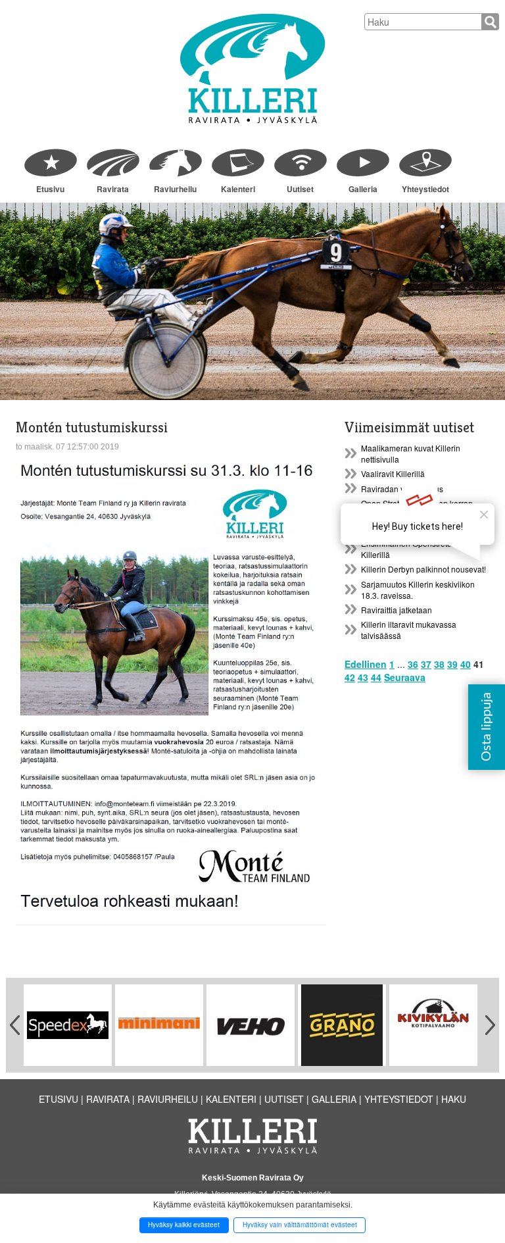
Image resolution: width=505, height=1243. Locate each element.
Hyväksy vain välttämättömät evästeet (300, 1224)
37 (426, 664)
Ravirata (113, 189)
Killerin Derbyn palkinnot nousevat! (423, 568)
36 (413, 664)
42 (350, 677)
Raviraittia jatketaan (396, 609)
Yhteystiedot (425, 189)
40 (465, 664)
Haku (453, 1098)
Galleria (363, 189)
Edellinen (366, 664)
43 (363, 677)
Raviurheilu (175, 189)
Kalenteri (238, 189)
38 (439, 664)
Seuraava (404, 677)
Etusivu (50, 189)
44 (376, 677)
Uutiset (300, 189)
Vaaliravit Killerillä (393, 473)
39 (452, 664)
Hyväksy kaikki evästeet (184, 1224)
